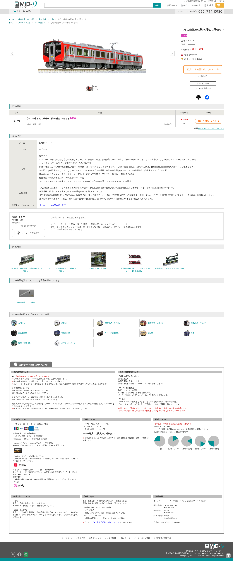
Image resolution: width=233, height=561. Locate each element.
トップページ (67, 538)
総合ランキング (95, 538)
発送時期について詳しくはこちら (211, 129)
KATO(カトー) (40, 23)
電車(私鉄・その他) (46, 19)
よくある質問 (110, 538)
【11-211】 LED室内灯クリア (52, 205)
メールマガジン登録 (142, 538)
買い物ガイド (174, 5)
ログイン (186, 5)
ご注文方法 (80, 538)
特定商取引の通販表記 (162, 538)
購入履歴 (210, 5)
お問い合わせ (125, 538)
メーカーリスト (24, 23)
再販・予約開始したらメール (203, 69)
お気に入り (198, 5)
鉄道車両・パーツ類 (26, 19)
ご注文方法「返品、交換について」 (106, 522)
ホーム (11, 19)
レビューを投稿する (30, 233)
